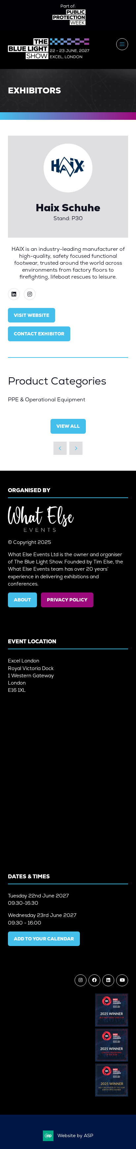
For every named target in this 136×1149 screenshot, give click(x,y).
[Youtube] (122, 980)
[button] (122, 44)
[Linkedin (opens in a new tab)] (14, 294)
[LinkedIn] (108, 980)
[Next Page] (76, 448)
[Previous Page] (60, 448)
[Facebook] (94, 980)
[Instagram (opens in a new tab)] (30, 294)
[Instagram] (80, 980)
